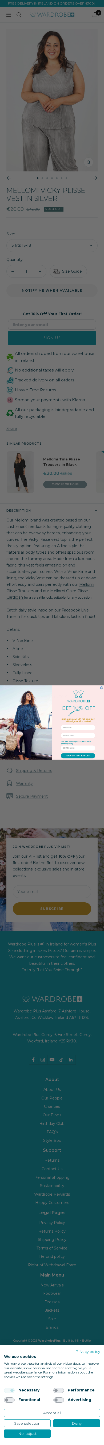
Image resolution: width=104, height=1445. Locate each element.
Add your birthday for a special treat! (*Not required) (76, 743)
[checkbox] (9, 1390)
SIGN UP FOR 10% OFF (78, 756)
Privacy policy (87, 1351)
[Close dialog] (101, 687)
